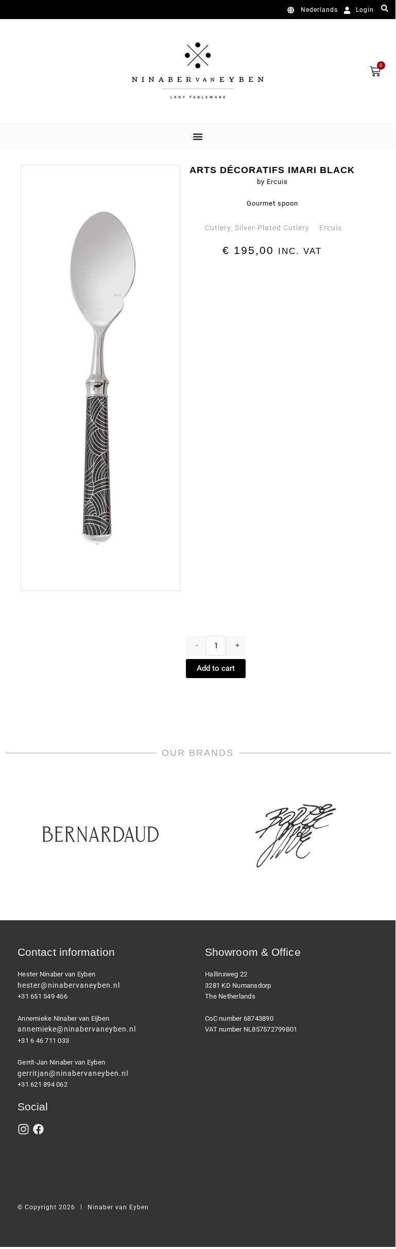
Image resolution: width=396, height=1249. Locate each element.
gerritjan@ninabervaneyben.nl (73, 1073)
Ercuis (330, 228)
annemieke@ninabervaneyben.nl (77, 1029)
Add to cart (216, 668)
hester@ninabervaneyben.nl (69, 985)
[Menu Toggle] (197, 136)
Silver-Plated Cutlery (272, 228)
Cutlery (218, 228)
